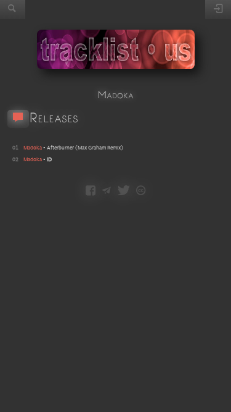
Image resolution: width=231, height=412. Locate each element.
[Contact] (106, 191)
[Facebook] (90, 191)
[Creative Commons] (140, 191)
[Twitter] (124, 191)
